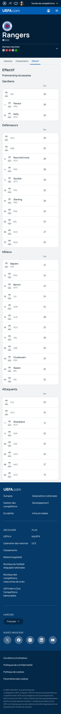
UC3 (34, 543)
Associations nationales (44, 495)
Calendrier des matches (15, 543)
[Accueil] (12, 489)
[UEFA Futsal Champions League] (10, 3)
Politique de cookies (13, 671)
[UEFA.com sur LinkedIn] (41, 643)
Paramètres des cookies (15, 678)
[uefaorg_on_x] (7, 643)
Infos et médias (40, 513)
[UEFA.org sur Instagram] (30, 643)
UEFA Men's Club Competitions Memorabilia (11, 592)
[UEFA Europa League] (21, 3)
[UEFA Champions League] (4, 3)
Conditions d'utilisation (15, 658)
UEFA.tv (7, 536)
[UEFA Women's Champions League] (16, 3)
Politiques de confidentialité (17, 664)
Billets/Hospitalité (12, 557)
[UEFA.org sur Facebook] (19, 643)
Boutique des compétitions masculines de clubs (14, 578)
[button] (56, 10)
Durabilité (8, 513)
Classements (22, 61)
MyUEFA (36, 536)
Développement (40, 502)
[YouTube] (53, 643)
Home (11, 10)
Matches (8, 61)
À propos (7, 495)
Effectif (35, 61)
